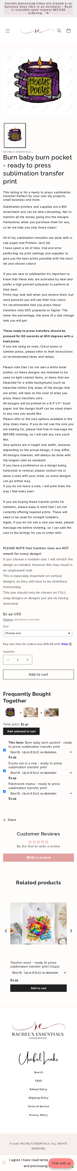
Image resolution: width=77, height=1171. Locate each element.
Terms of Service (38, 1106)
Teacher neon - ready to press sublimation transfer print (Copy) (35, 965)
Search (38, 1072)
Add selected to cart (21, 731)
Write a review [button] (38, 858)
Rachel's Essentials (34, 1143)
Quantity (9, 651)
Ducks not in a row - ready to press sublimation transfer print (35, 765)
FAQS (38, 1080)
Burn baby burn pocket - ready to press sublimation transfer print (40, 745)
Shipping (8, 619)
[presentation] (6, 931)
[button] (7, 30)
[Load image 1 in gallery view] (15, 135)
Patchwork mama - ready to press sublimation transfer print (34, 786)
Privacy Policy (38, 1115)
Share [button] (12, 819)
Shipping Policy (39, 1097)
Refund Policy (38, 1089)
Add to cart (38, 988)
